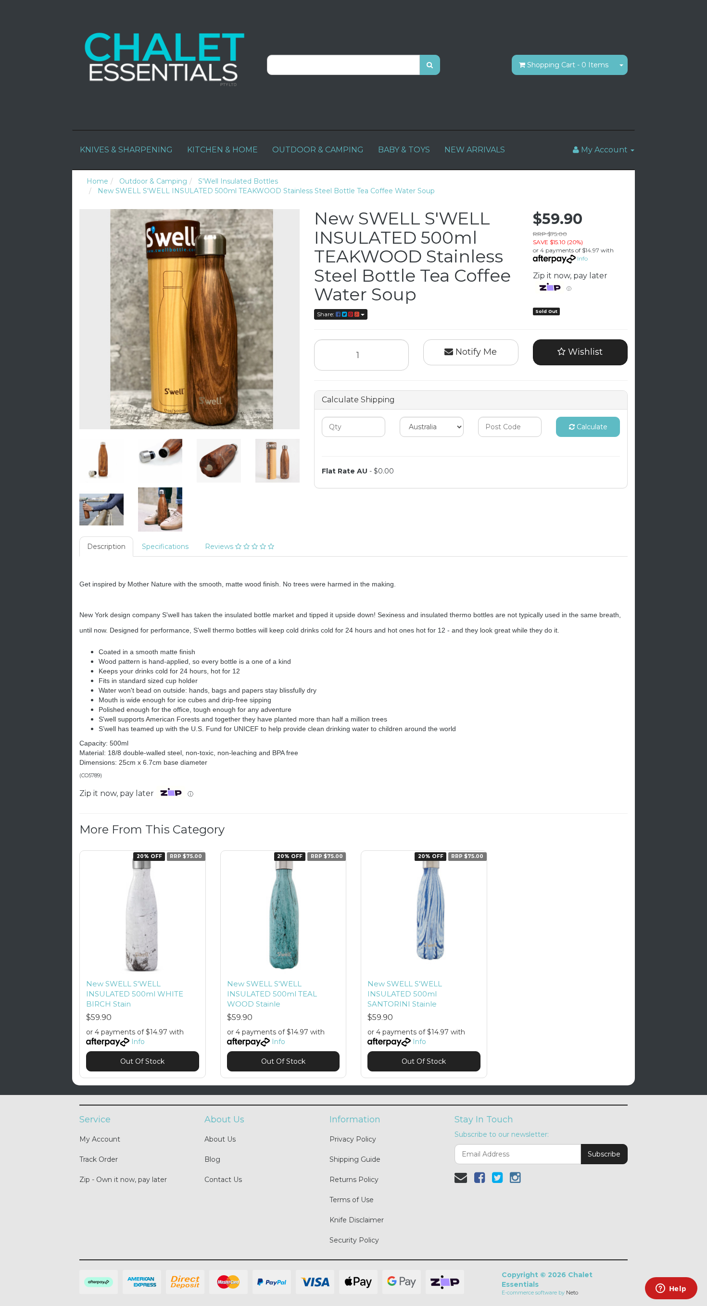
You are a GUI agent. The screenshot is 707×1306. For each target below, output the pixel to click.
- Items (567, 65)
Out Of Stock (142, 1061)
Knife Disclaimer (356, 1220)
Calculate (591, 427)
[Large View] (101, 461)
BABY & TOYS (404, 149)
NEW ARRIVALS (474, 149)
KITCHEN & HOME (222, 149)
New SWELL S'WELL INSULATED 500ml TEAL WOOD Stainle (272, 993)
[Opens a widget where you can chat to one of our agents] (670, 1289)
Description (106, 546)
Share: (326, 314)
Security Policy (354, 1240)
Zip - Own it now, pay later (123, 1179)
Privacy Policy (352, 1139)
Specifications (165, 546)
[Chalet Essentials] (165, 59)
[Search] (429, 65)
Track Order (98, 1159)
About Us (220, 1139)
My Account (99, 1139)
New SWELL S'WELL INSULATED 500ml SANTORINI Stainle (404, 993)
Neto (572, 1292)
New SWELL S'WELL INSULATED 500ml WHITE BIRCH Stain (134, 993)
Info (582, 258)
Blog (212, 1159)
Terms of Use (351, 1199)
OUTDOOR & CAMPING (318, 149)
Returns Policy (354, 1179)
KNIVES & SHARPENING (126, 149)
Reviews (220, 546)
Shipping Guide (354, 1159)
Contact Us (223, 1179)
